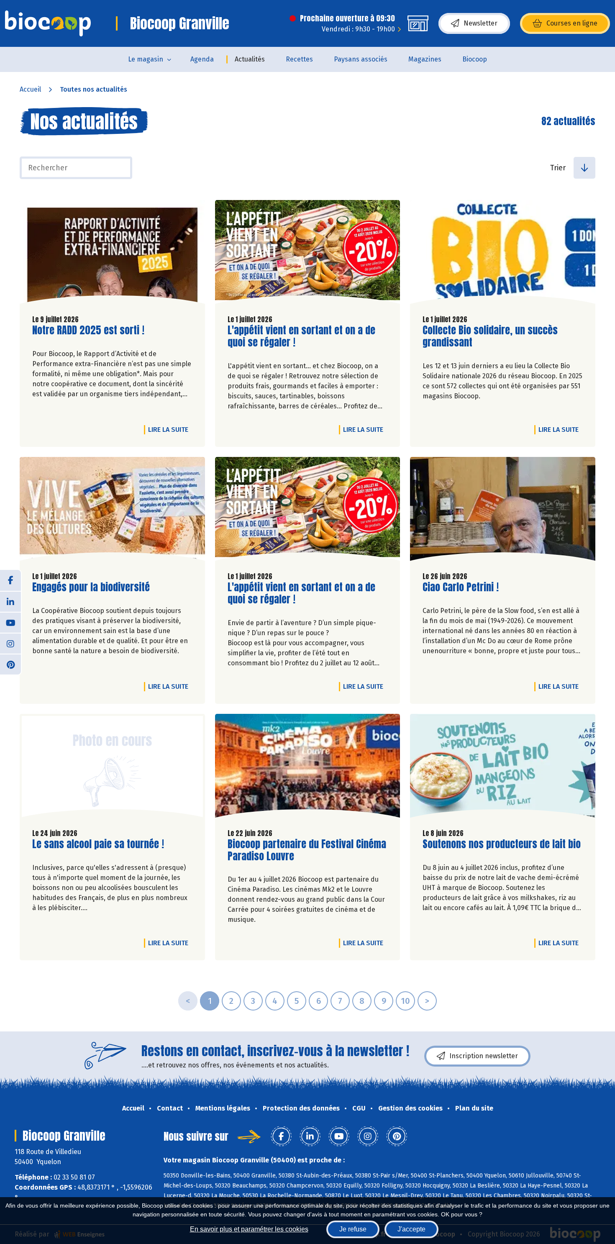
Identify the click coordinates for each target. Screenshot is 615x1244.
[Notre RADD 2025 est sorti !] (112, 254)
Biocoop (474, 59)
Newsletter (480, 23)
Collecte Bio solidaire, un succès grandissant (490, 336)
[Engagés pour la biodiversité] (112, 511)
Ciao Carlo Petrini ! (461, 587)
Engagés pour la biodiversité (91, 587)
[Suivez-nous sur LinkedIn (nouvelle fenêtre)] (10, 601)
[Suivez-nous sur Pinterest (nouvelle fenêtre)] (10, 664)
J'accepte (411, 1229)
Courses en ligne (571, 23)
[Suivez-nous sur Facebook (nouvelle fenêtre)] (10, 580)
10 (405, 1001)
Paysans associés (360, 59)
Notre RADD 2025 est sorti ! (88, 330)
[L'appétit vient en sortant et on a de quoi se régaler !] (307, 254)
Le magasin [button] (145, 59)
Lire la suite (170, 429)
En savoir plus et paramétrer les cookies (249, 1229)
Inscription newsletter (483, 1056)
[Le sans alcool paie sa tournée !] (112, 768)
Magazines (424, 59)
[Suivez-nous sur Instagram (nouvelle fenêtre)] (10, 643)
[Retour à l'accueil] (48, 23)
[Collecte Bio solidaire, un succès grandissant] (502, 254)
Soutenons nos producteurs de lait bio (502, 844)
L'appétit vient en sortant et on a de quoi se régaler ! (301, 336)
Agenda (202, 59)
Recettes (299, 59)
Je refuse (352, 1229)
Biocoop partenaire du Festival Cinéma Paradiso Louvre (307, 850)
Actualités (250, 59)
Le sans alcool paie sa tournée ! (98, 844)
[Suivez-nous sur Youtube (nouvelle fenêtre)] (10, 622)
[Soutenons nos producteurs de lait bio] (502, 768)
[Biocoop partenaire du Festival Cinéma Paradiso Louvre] (307, 768)
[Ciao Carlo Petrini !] (502, 511)
